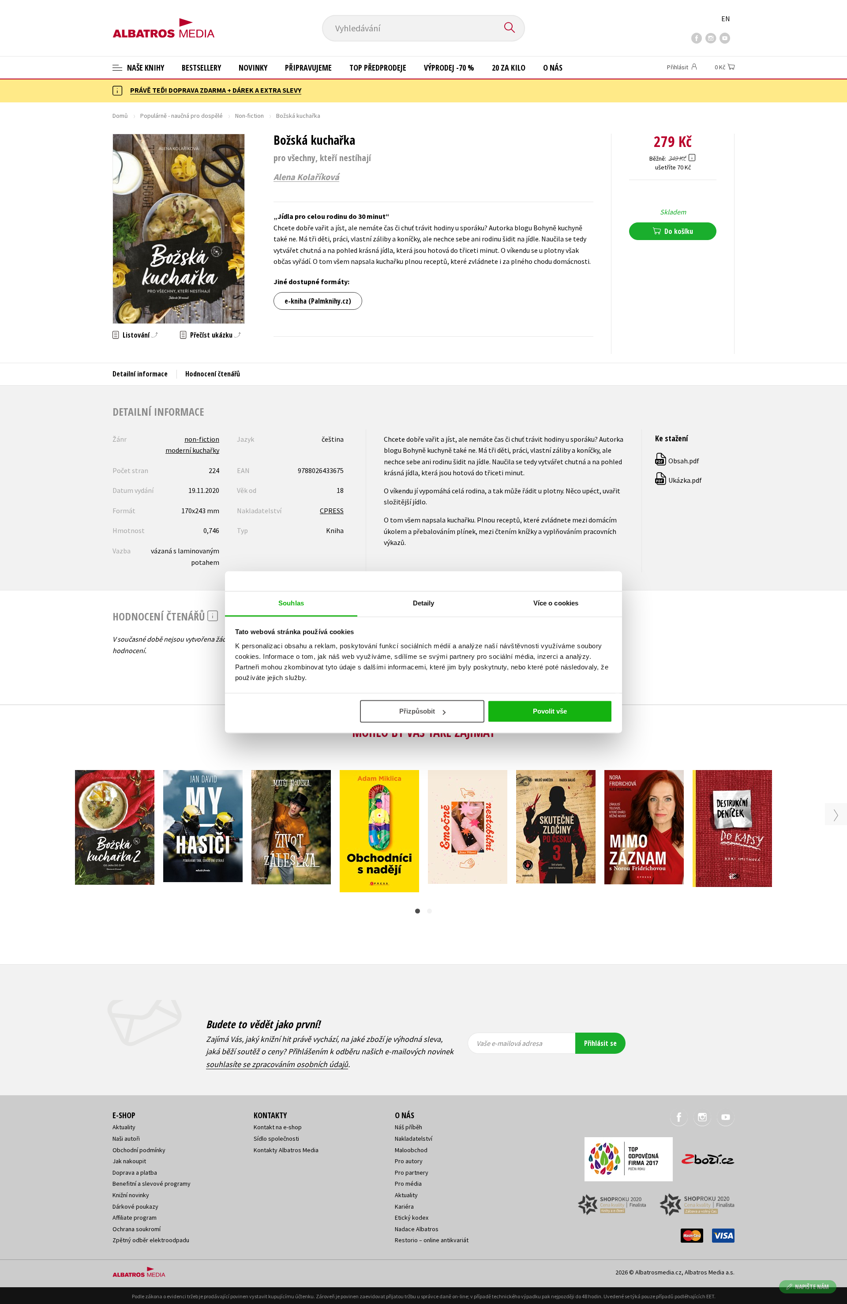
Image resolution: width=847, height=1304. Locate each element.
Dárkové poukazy (135, 1206)
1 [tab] (417, 911)
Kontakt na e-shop (278, 1127)
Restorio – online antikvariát (431, 1240)
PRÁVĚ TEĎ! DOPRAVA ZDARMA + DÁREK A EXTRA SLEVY (215, 90)
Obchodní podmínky (138, 1150)
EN (725, 18)
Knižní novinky (130, 1195)
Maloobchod (411, 1150)
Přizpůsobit (417, 711)
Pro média (408, 1184)
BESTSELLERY (201, 67)
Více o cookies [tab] (555, 603)
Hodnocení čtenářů (212, 374)
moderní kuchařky (192, 450)
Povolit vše (550, 711)
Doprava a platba (134, 1172)
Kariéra (404, 1206)
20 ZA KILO (508, 67)
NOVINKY (253, 67)
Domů (120, 116)
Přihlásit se (600, 1043)
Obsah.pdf (677, 460)
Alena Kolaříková (306, 177)
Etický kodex (411, 1217)
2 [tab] (429, 911)
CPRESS (332, 510)
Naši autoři (126, 1138)
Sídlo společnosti (276, 1138)
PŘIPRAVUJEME (308, 67)
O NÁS (552, 67)
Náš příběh (408, 1127)
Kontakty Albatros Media (286, 1150)
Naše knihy (144, 67)
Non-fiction (249, 116)
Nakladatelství (413, 1138)
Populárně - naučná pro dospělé (181, 116)
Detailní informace (140, 374)
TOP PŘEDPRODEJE (377, 67)
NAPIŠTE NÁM (812, 1286)
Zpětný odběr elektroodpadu (150, 1240)
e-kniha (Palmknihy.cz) (318, 301)
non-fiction (201, 439)
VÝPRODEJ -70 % (449, 67)
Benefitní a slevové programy (151, 1184)
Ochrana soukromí (136, 1229)
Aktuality (123, 1127)
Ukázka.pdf (679, 480)
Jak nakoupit (129, 1161)
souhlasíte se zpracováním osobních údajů (277, 1064)
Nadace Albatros (416, 1229)
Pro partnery (411, 1172)
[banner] (163, 20)
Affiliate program (134, 1217)
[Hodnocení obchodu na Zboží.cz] (704, 1156)
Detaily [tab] (424, 603)
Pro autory (409, 1161)
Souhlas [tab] (291, 603)
